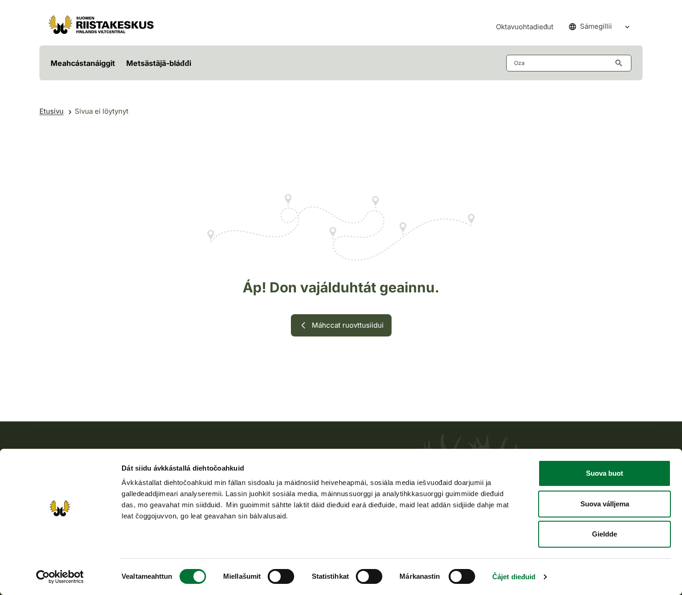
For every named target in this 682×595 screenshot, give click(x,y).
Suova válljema (604, 504)
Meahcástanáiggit (83, 63)
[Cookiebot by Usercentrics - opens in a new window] (60, 577)
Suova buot (604, 473)
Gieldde (604, 534)
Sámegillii (596, 26)
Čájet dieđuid (513, 577)
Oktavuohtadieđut (524, 26)
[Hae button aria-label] (620, 63)
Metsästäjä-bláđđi (158, 63)
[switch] (281, 576)
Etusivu (51, 111)
